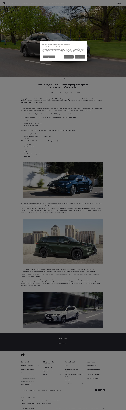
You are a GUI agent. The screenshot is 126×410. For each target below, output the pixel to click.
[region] (63, 51)
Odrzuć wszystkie (68, 56)
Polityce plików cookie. (54, 53)
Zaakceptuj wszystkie (80, 56)
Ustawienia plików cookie (48, 56)
